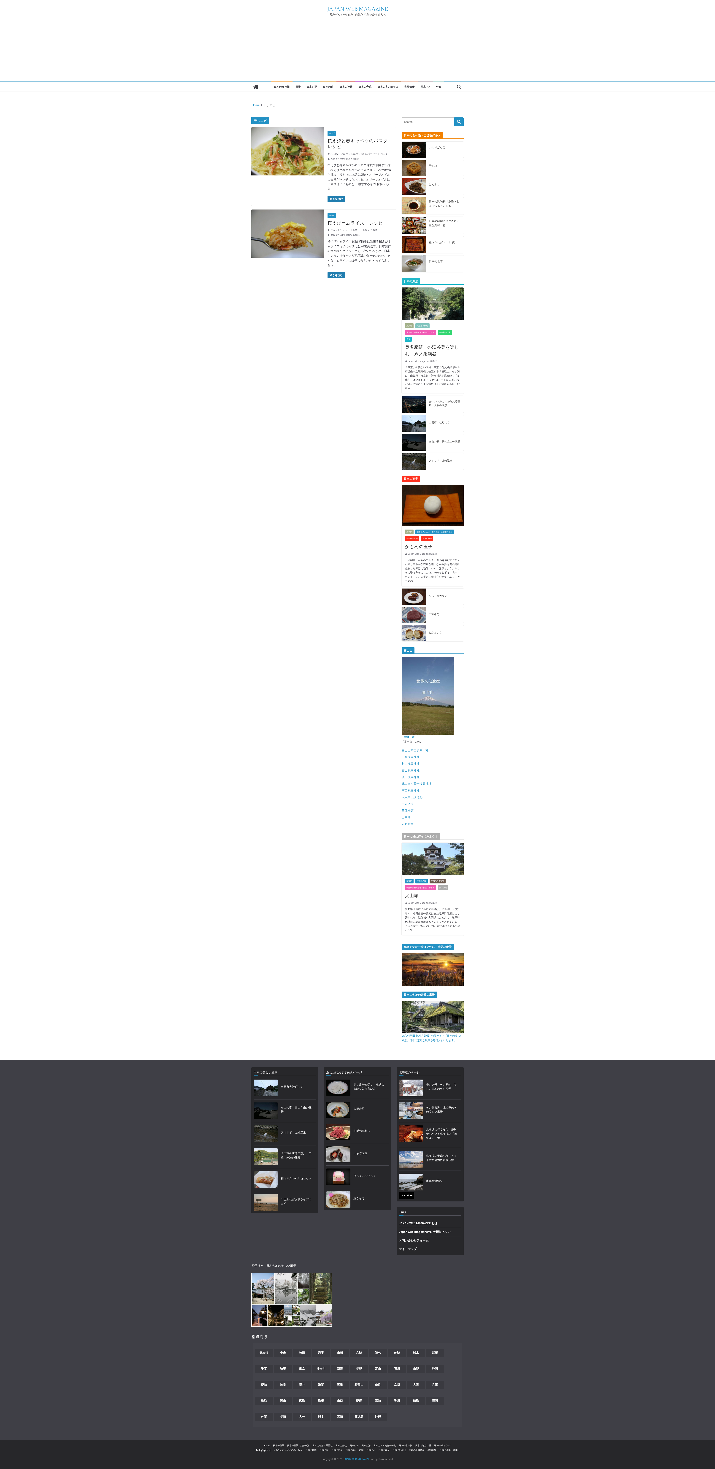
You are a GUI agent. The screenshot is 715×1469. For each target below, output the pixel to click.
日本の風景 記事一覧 (298, 1445)
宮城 (359, 1353)
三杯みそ (434, 614)
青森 (283, 1353)
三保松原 (408, 810)
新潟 (340, 1368)
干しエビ (350, 153)
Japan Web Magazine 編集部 (345, 158)
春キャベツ (374, 153)
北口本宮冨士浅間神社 (416, 784)
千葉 (264, 1368)
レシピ (332, 133)
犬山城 (411, 895)
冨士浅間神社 (411, 770)
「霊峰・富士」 (411, 737)
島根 (321, 1400)
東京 (302, 1368)
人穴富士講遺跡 (412, 797)
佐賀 (264, 1416)
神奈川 (321, 1368)
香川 (397, 1400)
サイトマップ (408, 1249)
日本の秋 (328, 86)
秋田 (302, 1353)
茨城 (397, 1353)
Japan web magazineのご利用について (425, 1232)
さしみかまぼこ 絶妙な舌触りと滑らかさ (368, 1086)
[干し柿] (414, 168)
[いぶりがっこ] (414, 150)
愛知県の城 (421, 881)
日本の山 (370, 1450)
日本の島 (354, 1445)
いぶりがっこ (437, 147)
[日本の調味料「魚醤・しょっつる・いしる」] (414, 206)
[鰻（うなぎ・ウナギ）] (414, 244)
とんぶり (434, 184)
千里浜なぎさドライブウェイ (296, 1201)
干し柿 (433, 165)
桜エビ (384, 153)
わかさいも (435, 632)
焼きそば (359, 1198)
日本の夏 (312, 86)
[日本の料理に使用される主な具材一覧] (414, 225)
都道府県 (432, 1450)
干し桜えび (361, 153)
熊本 (321, 1416)
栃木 (416, 1353)
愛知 (264, 1384)
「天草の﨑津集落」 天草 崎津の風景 (296, 1155)
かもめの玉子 (419, 546)
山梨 (416, 1368)
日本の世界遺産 (417, 1450)
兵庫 (435, 1384)
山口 (340, 1400)
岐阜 (283, 1384)
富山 (378, 1368)
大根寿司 (359, 1108)
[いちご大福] (338, 1154)
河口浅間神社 (411, 790)
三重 (340, 1384)
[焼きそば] (338, 1199)
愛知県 (409, 881)
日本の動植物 (399, 1450)
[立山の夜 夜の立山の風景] (414, 442)
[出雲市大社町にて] (414, 423)
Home (267, 1445)
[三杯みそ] (414, 615)
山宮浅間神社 (411, 757)
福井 (302, 1384)
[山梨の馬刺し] (338, 1132)
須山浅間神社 (411, 777)
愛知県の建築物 (437, 881)
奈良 (378, 1384)
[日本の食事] (414, 263)
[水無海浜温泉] (411, 1182)
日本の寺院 (364, 86)
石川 (397, 1368)
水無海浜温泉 (434, 1181)
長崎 (283, 1416)
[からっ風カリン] (414, 597)
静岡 (435, 1368)
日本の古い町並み (387, 86)
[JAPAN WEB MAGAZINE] (255, 86)
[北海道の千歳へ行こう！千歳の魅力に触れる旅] (411, 1159)
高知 (378, 1400)
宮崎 (340, 1416)
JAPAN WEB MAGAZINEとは (418, 1223)
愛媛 (359, 1400)
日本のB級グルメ (442, 1445)
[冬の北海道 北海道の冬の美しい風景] (411, 1110)
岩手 (321, 1353)
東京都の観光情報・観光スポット (420, 332)
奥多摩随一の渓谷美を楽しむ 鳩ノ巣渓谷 (432, 351)
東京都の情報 (422, 326)
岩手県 (409, 532)
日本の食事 (436, 261)
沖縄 (378, 1416)
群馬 (435, 1353)
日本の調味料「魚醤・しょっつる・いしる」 (444, 203)
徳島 (416, 1400)
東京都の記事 (444, 332)
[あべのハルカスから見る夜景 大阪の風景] (414, 404)
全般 (438, 86)
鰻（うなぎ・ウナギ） (443, 242)
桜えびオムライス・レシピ (355, 223)
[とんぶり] (414, 186)
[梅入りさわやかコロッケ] (266, 1179)
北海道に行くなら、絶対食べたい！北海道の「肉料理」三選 (441, 1134)
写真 (423, 86)
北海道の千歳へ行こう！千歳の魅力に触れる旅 (441, 1158)
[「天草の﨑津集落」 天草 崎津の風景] (266, 1156)
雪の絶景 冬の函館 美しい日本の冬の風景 (441, 1087)
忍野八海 (408, 824)
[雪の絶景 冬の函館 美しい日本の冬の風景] (411, 1088)
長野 (359, 1368)
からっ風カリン (438, 595)
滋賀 (321, 1384)
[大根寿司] (338, 1110)
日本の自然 (341, 1445)
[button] (428, 87)
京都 (397, 1384)
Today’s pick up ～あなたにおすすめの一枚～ (279, 1450)
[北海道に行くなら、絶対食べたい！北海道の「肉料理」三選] (411, 1135)
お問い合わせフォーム (414, 1240)
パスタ (334, 153)
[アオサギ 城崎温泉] (414, 461)
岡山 (283, 1400)
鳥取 (264, 1400)
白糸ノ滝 (408, 804)
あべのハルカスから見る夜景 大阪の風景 (444, 403)
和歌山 (359, 1384)
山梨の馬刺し (361, 1131)
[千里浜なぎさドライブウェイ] (266, 1202)
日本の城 (443, 888)
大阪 (416, 1384)
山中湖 (406, 817)
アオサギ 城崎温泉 (440, 460)
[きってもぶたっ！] (338, 1177)
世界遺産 (409, 86)
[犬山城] (433, 859)
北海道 (264, 1353)
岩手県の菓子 (412, 539)
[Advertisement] (357, 54)
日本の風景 (278, 1445)
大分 (302, 1416)
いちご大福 (360, 1153)
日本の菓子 (427, 539)
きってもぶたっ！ (364, 1175)
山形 (340, 1353)
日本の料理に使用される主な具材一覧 (444, 223)
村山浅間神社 (411, 763)
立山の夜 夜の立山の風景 (444, 441)
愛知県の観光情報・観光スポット (420, 888)
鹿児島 (359, 1416)
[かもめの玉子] (433, 505)
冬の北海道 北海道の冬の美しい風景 (441, 1110)
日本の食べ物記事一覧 (385, 1445)
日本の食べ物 (282, 86)
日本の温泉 (337, 1450)
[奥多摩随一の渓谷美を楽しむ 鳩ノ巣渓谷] (433, 303)
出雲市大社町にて (439, 422)
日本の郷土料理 (423, 1445)
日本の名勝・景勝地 (322, 1445)
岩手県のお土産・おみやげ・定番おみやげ (434, 532)
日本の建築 (311, 1450)
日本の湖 (366, 1445)
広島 (302, 1400)
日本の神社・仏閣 (354, 1450)
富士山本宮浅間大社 (415, 750)
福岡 (435, 1400)
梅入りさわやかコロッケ (296, 1178)
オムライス (336, 230)
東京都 (409, 326)
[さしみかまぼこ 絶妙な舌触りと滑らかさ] (338, 1088)
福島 (378, 1353)
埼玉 (283, 1368)
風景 (298, 86)
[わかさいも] (414, 633)
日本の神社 (345, 86)
